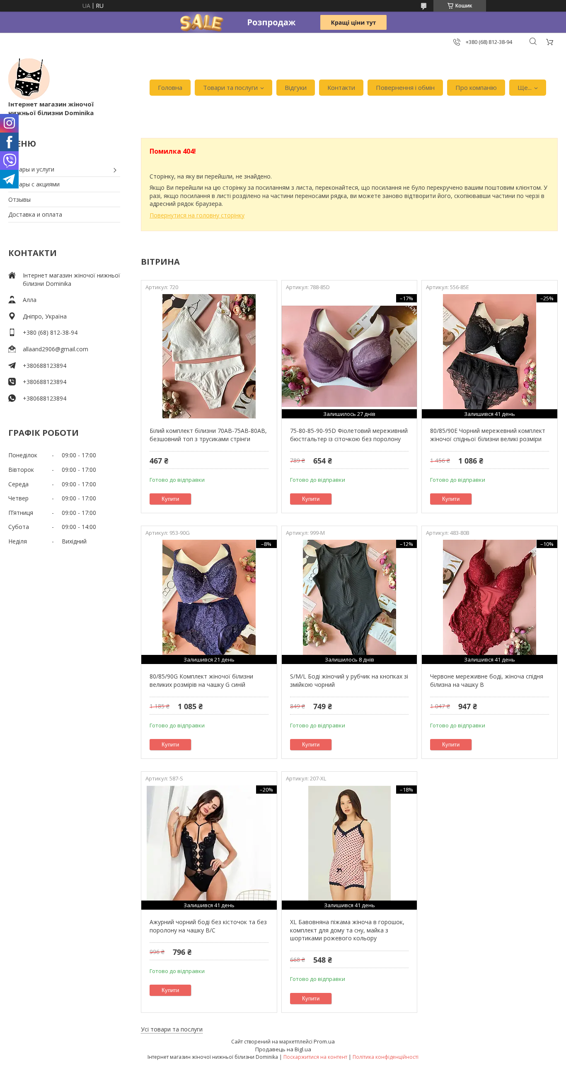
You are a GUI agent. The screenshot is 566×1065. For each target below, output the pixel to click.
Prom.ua (324, 1041)
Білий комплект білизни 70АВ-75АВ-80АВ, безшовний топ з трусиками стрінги (208, 435)
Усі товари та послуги (172, 1029)
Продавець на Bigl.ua (283, 1049)
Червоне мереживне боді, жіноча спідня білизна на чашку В (486, 680)
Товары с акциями (34, 184)
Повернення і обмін (405, 87)
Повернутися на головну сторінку (197, 215)
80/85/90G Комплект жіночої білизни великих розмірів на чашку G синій (201, 680)
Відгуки (296, 87)
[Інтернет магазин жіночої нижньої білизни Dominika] (29, 79)
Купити (170, 499)
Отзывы (19, 199)
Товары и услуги (31, 169)
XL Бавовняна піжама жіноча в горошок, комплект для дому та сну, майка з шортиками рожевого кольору (347, 930)
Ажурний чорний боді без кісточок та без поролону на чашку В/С (208, 926)
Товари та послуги (230, 87)
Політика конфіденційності (385, 1056)
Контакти (341, 87)
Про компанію (476, 87)
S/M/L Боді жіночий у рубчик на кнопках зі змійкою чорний (349, 680)
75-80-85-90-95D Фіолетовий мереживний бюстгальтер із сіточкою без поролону (349, 435)
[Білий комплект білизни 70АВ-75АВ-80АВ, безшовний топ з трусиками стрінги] (209, 356)
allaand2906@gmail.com (55, 349)
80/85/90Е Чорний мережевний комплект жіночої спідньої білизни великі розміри (487, 435)
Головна (170, 87)
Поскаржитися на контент (315, 1056)
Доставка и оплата (35, 214)
